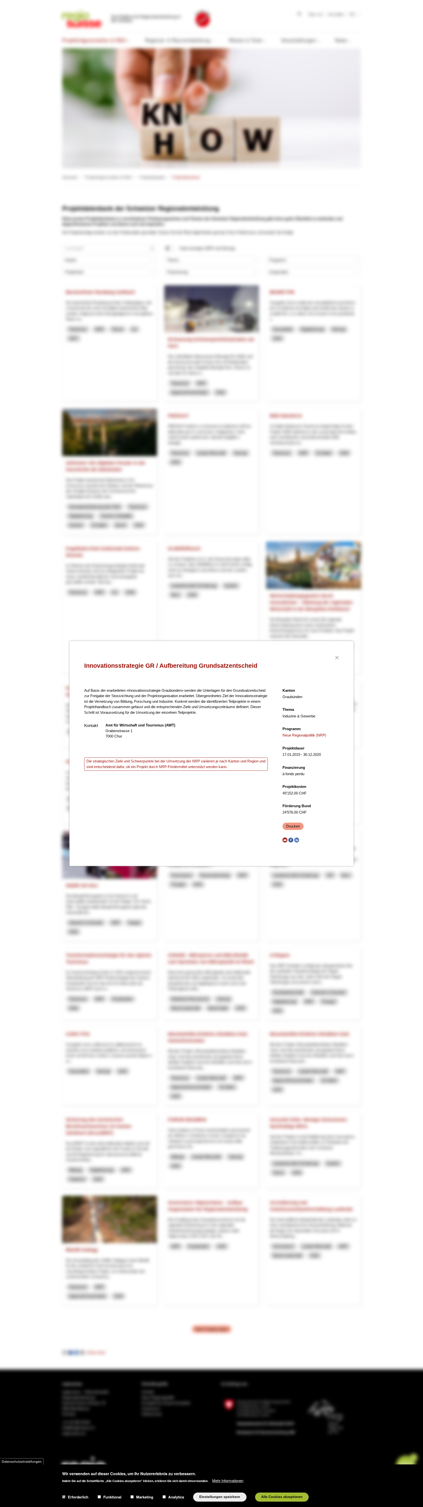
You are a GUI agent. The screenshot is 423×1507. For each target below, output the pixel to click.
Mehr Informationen (227, 1480)
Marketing (144, 1497)
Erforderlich (78, 1497)
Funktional (112, 1497)
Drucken (293, 826)
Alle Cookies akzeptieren (282, 1497)
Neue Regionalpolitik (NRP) (304, 735)
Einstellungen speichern (219, 1497)
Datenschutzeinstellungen (22, 1461)
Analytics (176, 1497)
